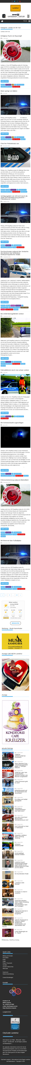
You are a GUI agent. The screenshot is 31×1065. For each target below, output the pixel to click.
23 (17, 595)
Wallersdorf (23, 139)
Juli (12, 416)
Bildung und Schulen (8, 955)
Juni (12, 84)
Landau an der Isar (20, 84)
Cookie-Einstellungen (8, 977)
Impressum (5, 972)
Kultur (4, 959)
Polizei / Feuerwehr (16, 86)
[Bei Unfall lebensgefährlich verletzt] (15, 328)
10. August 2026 (19, 918)
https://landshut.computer (9, 1008)
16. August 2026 (19, 842)
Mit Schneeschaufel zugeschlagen (12, 423)
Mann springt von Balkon (9, 91)
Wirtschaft (5, 968)
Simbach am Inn (24, 191)
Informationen (8, 84)
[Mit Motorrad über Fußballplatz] (15, 554)
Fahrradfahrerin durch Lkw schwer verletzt (15, 370)
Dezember (8, 189)
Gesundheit (5, 957)
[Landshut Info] (2, 21)
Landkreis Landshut (24, 307)
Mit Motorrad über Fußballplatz (11, 540)
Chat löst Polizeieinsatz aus (10, 143)
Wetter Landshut (13, 602)
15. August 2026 (19, 851)
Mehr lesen (4, 81)
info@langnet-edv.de (12, 1006)
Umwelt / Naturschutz (8, 966)
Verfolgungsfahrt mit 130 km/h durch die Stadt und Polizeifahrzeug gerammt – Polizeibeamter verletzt (14, 197)
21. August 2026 (19, 752)
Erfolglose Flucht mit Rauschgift (11, 36)
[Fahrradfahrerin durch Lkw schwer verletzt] (15, 384)
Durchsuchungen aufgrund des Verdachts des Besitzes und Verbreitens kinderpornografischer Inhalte (14, 253)
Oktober (14, 247)
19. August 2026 (19, 815)
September (16, 309)
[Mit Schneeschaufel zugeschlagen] (15, 437)
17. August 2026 (19, 833)
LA (15, 84)
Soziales (5, 965)
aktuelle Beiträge (7, 748)
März (14, 475)
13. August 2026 (19, 860)
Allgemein (3, 84)
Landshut (3, 309)
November (15, 534)
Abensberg (3, 305)
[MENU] (29, 21)
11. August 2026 (19, 889)
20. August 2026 (19, 797)
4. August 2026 (19, 929)
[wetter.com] (6, 618)
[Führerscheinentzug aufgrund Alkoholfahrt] (15, 495)
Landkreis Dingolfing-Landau (6, 86)
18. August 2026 (19, 824)
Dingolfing (13, 305)
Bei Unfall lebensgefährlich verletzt (12, 314)
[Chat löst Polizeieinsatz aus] (15, 157)
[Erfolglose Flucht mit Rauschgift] (15, 51)
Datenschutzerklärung (8, 974)
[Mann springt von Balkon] (15, 105)
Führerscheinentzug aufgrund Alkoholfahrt (15, 480)
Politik (4, 961)
